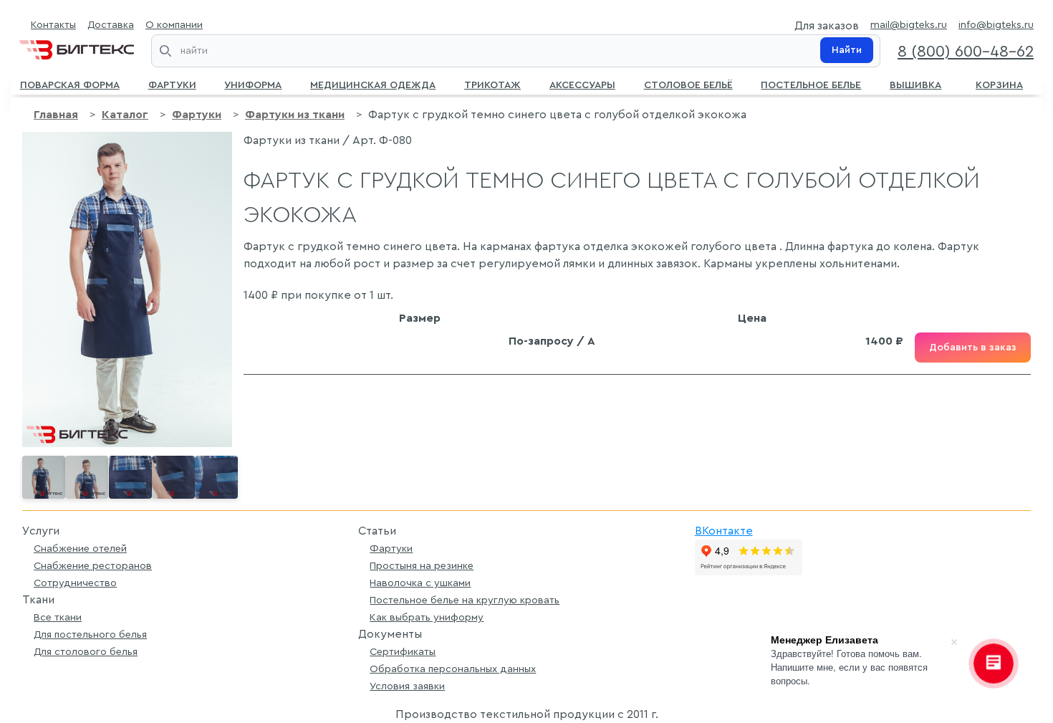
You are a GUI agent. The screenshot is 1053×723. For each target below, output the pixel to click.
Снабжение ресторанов (93, 565)
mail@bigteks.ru (908, 24)
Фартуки (172, 84)
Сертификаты (403, 651)
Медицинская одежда (373, 84)
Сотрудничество (75, 583)
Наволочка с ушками (420, 583)
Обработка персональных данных (453, 669)
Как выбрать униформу (427, 617)
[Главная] (76, 46)
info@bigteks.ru (996, 24)
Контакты (53, 24)
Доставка (110, 24)
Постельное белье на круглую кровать (464, 600)
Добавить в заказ (972, 348)
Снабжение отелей (80, 548)
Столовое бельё (688, 84)
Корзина (999, 84)
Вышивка (915, 84)
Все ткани (58, 617)
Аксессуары (582, 84)
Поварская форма (70, 84)
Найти (847, 50)
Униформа (253, 84)
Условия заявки (407, 686)
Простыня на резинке (421, 565)
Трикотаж (492, 84)
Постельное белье (811, 84)
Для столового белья (86, 651)
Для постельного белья (90, 634)
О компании (174, 24)
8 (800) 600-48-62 (966, 51)
